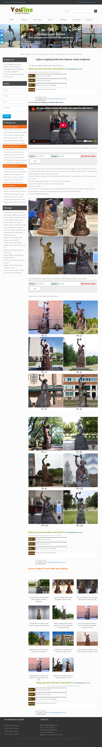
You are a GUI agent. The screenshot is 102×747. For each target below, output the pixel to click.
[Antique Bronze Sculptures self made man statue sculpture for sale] (39, 664)
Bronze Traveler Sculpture (12, 146)
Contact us (89, 19)
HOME (11, 19)
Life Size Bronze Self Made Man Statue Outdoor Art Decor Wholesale (15, 169)
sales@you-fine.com (14, 64)
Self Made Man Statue (11, 166)
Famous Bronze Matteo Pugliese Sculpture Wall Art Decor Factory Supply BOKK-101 (14, 135)
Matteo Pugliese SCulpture (12, 725)
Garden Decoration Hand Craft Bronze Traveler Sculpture (13, 155)
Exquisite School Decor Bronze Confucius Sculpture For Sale (13, 189)
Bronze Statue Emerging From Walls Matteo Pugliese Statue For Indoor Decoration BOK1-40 (15, 133)
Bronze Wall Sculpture (37, 20)
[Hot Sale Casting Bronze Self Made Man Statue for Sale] (63, 586)
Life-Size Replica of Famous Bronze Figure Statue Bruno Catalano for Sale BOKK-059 (15, 150)
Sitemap (80, 738)
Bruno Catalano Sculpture (12, 728)
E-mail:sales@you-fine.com (86, 2)
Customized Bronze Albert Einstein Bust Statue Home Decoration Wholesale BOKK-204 (15, 200)
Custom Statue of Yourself (12, 734)
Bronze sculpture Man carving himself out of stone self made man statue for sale (15, 183)
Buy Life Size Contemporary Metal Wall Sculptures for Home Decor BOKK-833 (14, 143)
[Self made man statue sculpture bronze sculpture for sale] (63, 664)
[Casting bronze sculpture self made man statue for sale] (63, 638)
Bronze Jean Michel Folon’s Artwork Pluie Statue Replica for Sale (15, 192)
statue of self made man (40, 54)
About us (24, 19)
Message (28, 54)
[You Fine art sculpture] (22, 10)
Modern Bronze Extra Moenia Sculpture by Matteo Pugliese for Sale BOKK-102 (14, 130)
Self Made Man (63, 20)
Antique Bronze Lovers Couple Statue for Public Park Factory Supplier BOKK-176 (13, 197)
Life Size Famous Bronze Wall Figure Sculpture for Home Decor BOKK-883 (14, 138)
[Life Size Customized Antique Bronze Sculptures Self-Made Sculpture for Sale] (87, 612)
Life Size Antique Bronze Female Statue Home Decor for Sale (14, 194)
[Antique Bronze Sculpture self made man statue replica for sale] (39, 612)
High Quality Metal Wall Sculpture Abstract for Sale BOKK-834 (14, 141)
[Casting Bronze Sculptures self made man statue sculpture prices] (87, 638)
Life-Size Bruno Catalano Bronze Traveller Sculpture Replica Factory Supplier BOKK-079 (15, 152)
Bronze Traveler (50, 20)
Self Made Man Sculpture (11, 731)
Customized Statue (76, 20)
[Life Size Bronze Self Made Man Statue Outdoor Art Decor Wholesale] (39, 586)
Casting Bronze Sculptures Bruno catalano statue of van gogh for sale (15, 163)
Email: (49, 725)
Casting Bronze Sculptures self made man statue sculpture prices (14, 180)
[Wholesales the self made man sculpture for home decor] (39, 638)
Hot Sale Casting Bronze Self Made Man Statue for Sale (15, 172)
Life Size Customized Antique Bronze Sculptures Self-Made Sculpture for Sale (87, 625)
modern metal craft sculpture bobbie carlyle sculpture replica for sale (14, 245)
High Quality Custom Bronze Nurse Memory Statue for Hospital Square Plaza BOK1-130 (15, 202)
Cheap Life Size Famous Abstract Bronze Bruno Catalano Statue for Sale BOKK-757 (14, 158)
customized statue (9, 185)
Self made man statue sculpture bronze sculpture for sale (14, 177)
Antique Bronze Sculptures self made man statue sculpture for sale (15, 175)
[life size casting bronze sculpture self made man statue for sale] (87, 586)
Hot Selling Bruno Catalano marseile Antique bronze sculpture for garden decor (15, 160)
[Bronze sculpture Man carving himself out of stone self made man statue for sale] (63, 612)
